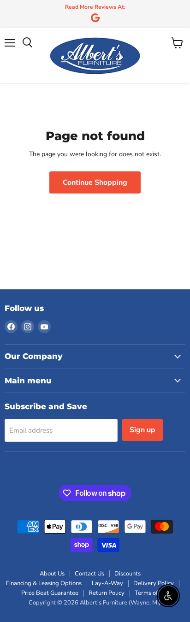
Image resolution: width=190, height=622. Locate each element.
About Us (52, 573)
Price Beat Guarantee (49, 593)
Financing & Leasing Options (44, 583)
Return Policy (107, 593)
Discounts (127, 573)
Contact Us (89, 573)
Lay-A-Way (107, 583)
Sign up (142, 430)
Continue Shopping (95, 182)
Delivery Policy (153, 583)
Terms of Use (152, 593)
